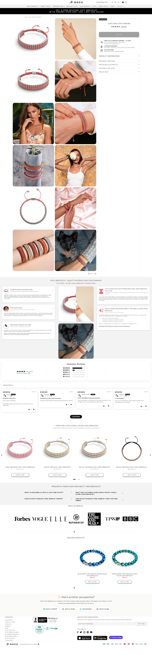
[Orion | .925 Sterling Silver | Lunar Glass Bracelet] (60, 557)
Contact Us (8, 624)
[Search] (112, 2)
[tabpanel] (22, 519)
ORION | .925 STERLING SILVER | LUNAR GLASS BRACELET (60, 574)
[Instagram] (84, 632)
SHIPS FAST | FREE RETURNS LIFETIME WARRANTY (77, 11)
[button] (66, 368)
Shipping (7, 626)
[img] (6, 392)
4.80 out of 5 (29, 371)
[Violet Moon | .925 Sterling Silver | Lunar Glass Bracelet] (92, 557)
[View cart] (126, 2)
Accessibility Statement (12, 634)
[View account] (118, 2)
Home (26, 17)
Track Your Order (10, 622)
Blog (6, 628)
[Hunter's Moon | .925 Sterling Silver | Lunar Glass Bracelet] (125, 557)
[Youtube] (91, 632)
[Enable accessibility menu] (123, 2)
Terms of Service (10, 638)
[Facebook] (77, 632)
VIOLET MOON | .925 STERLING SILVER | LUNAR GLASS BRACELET (92, 574)
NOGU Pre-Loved (10, 630)
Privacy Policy (9, 640)
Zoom (91, 273)
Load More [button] (76, 416)
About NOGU (9, 620)
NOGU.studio (76, 2)
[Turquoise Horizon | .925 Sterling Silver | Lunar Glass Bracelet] (27, 557)
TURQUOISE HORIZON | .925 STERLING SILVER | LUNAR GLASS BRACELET (27, 574)
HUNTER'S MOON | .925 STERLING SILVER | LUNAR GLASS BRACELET (125, 574)
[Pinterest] (88, 632)
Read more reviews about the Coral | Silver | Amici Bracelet (114, 326)
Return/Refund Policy (11, 636)
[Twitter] (81, 632)
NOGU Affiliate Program (12, 632)
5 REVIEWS (124, 26)
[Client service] (115, 2)
